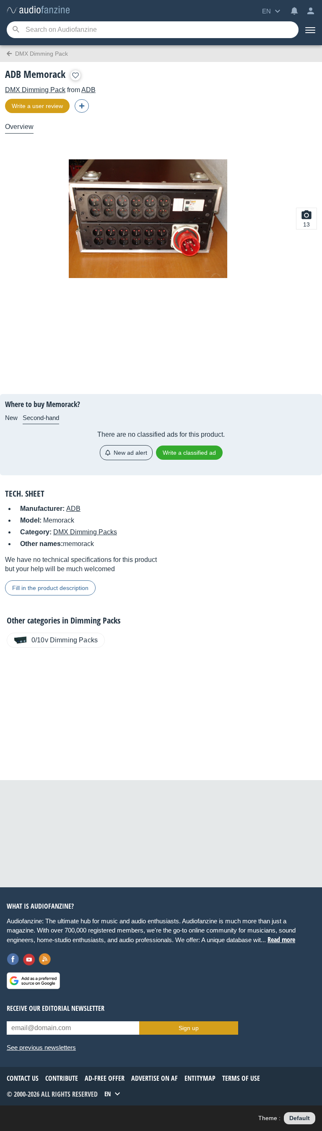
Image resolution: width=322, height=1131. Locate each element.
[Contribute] (82, 106)
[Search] (15, 30)
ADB (88, 89)
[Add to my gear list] (75, 75)
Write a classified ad (189, 452)
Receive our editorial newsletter (55, 1008)
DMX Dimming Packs (85, 532)
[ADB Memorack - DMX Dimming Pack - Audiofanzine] (38, 10)
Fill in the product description (50, 588)
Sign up (189, 1028)
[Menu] (310, 29)
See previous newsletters (41, 1047)
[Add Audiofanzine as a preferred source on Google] (33, 980)
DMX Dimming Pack (35, 89)
